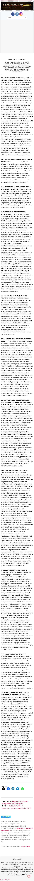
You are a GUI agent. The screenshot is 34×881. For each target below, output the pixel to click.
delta (15, 66)
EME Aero (28, 66)
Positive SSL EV (4, 880)
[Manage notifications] (28, 876)
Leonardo (7, 69)
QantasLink (12, 70)
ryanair (17, 70)
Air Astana (25, 65)
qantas (23, 69)
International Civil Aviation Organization (18, 68)
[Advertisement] (17, 39)
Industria (13, 65)
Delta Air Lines (21, 66)
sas (21, 70)
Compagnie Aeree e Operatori (19, 63)
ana (13, 66)
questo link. (26, 846)
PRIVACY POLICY (17, 859)
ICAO (5, 68)
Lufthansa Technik (16, 69)
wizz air (19, 72)
